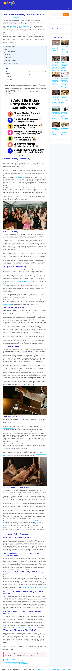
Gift (32, 8)
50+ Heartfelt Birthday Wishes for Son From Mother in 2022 (16, 663)
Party (9, 8)
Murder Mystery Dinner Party (10, 51)
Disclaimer (40, 669)
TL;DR (5, 49)
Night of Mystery (19, 177)
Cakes (27, 8)
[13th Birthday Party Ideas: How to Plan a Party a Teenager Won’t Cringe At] (56, 92)
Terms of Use (45, 669)
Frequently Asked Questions (9, 62)
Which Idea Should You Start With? (11, 63)
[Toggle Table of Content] (44, 48)
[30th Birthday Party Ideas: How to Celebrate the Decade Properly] (65, 92)
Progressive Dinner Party (9, 54)
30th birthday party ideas (28, 587)
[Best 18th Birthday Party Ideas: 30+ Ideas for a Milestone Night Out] (56, 124)
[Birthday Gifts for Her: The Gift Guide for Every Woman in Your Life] (56, 42)
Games (21, 8)
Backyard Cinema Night (8, 56)
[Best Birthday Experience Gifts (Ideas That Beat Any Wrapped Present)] (56, 108)
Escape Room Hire (7, 57)
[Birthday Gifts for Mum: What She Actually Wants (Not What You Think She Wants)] (65, 59)
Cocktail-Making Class (8, 52)
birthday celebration (17, 660)
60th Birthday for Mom (55, 8)
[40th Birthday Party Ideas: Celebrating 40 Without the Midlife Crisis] (56, 75)
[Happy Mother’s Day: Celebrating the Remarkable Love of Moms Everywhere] (65, 124)
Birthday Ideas (7, 659)
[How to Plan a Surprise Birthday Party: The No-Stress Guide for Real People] (65, 43)
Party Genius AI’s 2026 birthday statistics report (28, 367)
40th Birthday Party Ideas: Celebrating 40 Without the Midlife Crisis (55, 81)
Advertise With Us (66, 669)
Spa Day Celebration (8, 59)
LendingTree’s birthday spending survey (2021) (20, 281)
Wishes (38, 8)
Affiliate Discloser (52, 669)
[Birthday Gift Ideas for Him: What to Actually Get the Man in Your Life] (65, 108)
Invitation (45, 8)
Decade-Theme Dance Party (10, 60)
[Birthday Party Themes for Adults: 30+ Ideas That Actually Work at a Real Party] (56, 59)
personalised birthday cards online (28, 653)
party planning (32, 660)
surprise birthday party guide (24, 627)
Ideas (15, 8)
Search (65, 14)
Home (4, 8)
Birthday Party (13, 659)
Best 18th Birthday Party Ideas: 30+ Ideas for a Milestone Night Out (56, 131)
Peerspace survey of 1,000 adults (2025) (19, 26)
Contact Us (59, 669)
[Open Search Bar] (68, 8)
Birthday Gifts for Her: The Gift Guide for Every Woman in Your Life (55, 49)
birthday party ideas (25, 660)
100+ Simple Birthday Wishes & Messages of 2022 (14, 662)
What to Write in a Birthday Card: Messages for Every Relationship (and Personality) (64, 83)
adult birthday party (8, 660)
